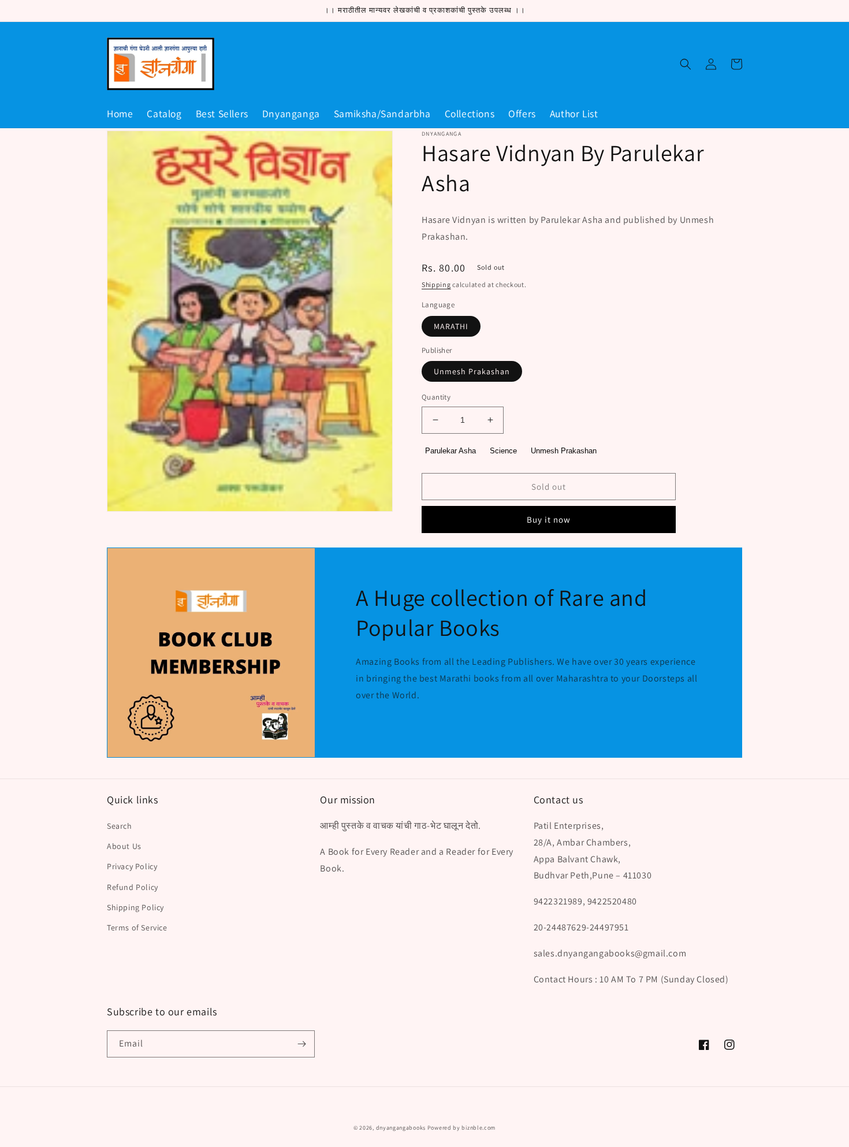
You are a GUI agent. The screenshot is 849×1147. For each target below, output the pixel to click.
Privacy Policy (132, 866)
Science (503, 450)
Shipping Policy (135, 907)
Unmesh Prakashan (472, 371)
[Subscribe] (301, 1043)
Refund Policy (132, 887)
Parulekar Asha (450, 450)
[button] (685, 64)
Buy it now (549, 519)
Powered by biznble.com (461, 1127)
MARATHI (451, 326)
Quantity (436, 397)
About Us (124, 846)
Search (119, 826)
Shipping (436, 284)
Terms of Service (137, 927)
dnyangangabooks (401, 1127)
